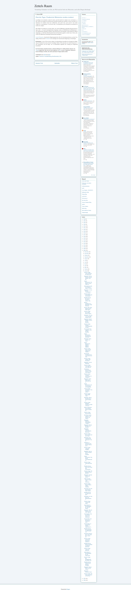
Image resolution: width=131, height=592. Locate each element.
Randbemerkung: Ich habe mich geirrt (87, 493)
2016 (84, 236)
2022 (84, 226)
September (87, 257)
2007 (84, 578)
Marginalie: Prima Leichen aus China (87, 339)
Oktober (86, 255)
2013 (84, 241)
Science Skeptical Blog (86, 202)
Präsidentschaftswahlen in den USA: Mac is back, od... (88, 535)
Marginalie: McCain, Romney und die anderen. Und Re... (88, 278)
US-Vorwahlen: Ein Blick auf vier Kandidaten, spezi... (88, 520)
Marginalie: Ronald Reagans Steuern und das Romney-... (88, 321)
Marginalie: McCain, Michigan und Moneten (88, 426)
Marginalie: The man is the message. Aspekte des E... (88, 316)
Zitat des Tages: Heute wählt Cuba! (87, 394)
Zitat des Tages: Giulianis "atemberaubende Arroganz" (88, 326)
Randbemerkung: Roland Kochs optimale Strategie (87, 564)
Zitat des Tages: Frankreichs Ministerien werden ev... (87, 540)
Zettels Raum (43, 6)
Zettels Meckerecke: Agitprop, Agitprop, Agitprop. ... (87, 344)
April (86, 265)
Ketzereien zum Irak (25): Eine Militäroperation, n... (88, 498)
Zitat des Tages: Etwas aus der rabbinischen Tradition (87, 350)
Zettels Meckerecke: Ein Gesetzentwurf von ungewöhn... (88, 385)
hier (60, 50)
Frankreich (41, 56)
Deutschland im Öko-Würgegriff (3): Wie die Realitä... (87, 507)
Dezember (87, 251)
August (86, 258)
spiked (83, 204)
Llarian (84, 23)
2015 (84, 238)
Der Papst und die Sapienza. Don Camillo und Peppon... (87, 417)
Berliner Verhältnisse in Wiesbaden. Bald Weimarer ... (88, 304)
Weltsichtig (84, 208)
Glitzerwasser (84, 198)
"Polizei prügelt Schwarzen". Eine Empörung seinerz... (88, 390)
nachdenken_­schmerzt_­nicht (88, 27)
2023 (84, 224)
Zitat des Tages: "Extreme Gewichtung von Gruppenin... (88, 375)
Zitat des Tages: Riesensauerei (87, 413)
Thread (37, 50)
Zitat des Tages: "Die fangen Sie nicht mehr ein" (87, 366)
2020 (84, 229)
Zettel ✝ (84, 17)
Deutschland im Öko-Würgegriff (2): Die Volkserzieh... (87, 554)
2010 (84, 246)
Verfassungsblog (87, 73)
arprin (83, 188)
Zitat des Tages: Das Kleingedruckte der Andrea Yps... (88, 559)
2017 (84, 234)
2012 (84, 243)
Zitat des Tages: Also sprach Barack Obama (87, 312)
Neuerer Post (39, 63)
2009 (84, 248)
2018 (84, 232)
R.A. (83, 30)
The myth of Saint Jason (88, 100)
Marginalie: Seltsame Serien (88, 571)
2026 (84, 219)
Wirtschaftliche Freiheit (88, 162)
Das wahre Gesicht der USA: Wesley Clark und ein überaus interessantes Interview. (89, 88)
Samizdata (85, 141)
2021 (84, 227)
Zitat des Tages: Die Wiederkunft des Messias (88, 472)
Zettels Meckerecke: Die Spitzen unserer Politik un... (88, 283)
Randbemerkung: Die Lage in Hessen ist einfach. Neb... (87, 299)
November (87, 253)
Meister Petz (85, 25)
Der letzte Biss (85, 200)
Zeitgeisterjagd (85, 212)
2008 (84, 250)
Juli (85, 260)
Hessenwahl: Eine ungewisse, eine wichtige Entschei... (88, 330)
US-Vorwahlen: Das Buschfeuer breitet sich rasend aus (88, 515)
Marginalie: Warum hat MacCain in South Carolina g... (88, 399)
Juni (85, 262)
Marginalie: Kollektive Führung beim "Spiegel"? (87, 422)
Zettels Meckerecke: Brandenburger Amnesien (87, 335)
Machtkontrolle (55, 56)
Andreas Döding (86, 19)
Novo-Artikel (86, 118)
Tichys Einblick (86, 106)
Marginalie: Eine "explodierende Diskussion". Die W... (88, 439)
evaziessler (84, 196)
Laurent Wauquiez (39, 37)
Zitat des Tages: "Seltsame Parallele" (87, 448)
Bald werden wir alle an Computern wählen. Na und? (88, 287)
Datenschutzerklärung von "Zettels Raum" (87, 55)
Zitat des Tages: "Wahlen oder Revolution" (87, 359)
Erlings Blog (84, 194)
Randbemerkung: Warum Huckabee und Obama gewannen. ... (88, 545)
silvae (84, 130)
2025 (84, 220)
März (86, 267)
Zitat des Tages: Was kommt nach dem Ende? (88, 434)
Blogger (68, 589)
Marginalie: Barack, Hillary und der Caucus (88, 568)
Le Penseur (85, 86)
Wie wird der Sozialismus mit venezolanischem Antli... (88, 355)
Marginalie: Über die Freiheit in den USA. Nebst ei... (88, 511)
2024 (84, 222)
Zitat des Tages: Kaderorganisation (88, 463)
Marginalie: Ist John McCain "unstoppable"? (88, 291)
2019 (84, 231)
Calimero (84, 20)
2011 (84, 245)
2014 (84, 239)
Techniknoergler (86, 33)
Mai (85, 263)
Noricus (84, 28)
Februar (86, 269)
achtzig (84, 131)
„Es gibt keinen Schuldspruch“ (89, 119)
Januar (86, 270)
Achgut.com (86, 61)
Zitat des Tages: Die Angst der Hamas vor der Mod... (88, 574)
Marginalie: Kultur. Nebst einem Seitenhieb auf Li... (87, 380)
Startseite (57, 63)
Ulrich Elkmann (86, 34)
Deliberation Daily (85, 192)
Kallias (83, 22)
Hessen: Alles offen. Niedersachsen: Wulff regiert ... (88, 308)
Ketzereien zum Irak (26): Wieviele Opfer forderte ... (88, 489)
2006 (84, 580)
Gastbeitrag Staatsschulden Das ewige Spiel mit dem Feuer (88, 164)
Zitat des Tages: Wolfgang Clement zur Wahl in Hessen (88, 404)
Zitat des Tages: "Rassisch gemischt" (87, 549)
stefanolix (84, 31)
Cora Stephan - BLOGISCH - (87, 190)
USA (60, 56)
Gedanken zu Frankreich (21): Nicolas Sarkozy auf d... (88, 444)
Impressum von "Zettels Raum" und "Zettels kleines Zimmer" (88, 52)
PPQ (84, 148)
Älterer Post (74, 63)
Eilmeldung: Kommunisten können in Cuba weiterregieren (87, 371)
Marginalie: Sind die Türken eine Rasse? (88, 476)
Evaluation (48, 38)
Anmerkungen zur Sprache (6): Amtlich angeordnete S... (88, 525)
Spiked (84, 99)
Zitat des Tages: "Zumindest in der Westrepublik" (88, 294)
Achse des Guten (85, 181)
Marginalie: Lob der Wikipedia (88, 363)
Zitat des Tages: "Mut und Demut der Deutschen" (88, 273)
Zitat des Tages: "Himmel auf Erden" (87, 502)
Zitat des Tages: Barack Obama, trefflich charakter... (87, 485)
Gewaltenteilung (48, 56)
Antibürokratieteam (85, 186)
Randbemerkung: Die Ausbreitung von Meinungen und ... (87, 530)
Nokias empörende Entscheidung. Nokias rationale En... (88, 409)
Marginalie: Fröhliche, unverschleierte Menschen (87, 430)
